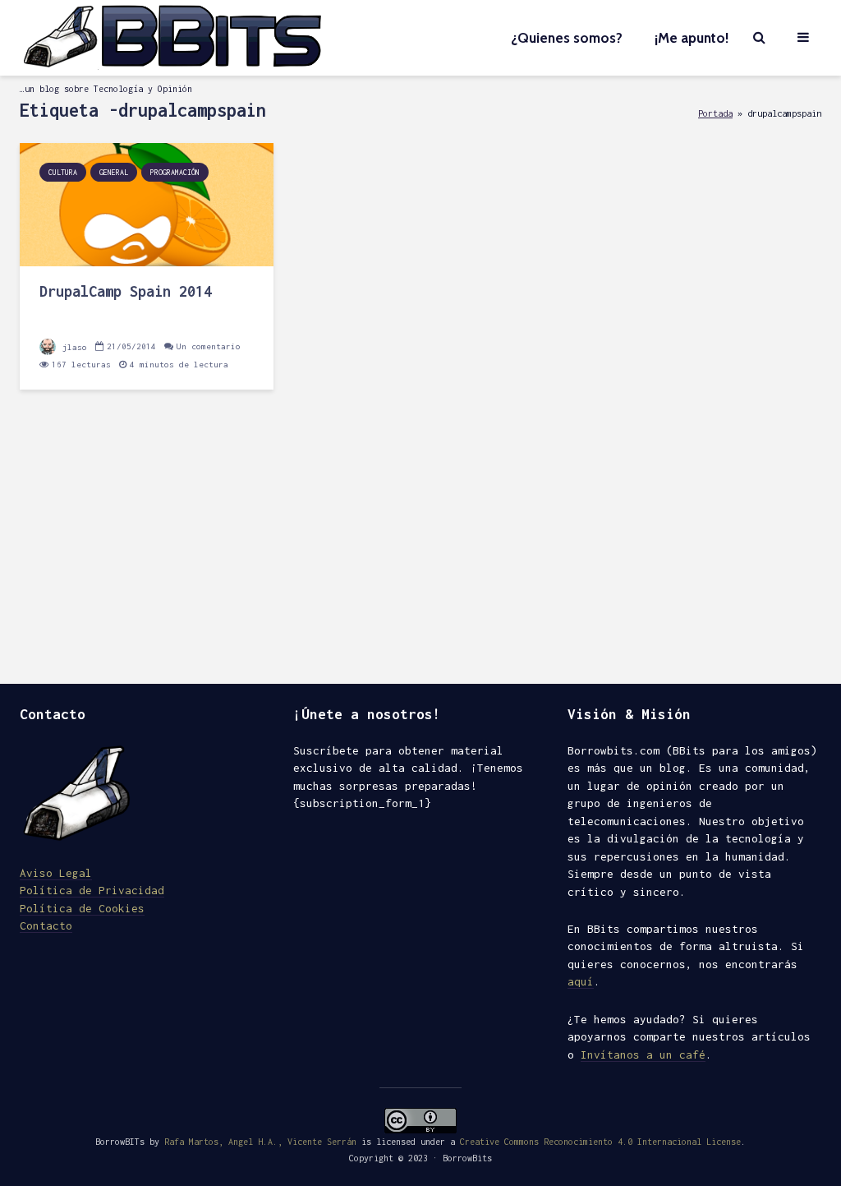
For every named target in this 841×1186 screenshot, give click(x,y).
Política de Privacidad (92, 890)
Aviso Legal (56, 872)
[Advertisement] (420, 544)
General (113, 172)
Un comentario (209, 346)
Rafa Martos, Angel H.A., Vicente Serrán (260, 1142)
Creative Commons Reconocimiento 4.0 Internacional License (600, 1142)
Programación (175, 172)
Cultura (62, 172)
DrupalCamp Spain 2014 (125, 291)
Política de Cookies (82, 908)
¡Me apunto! (691, 38)
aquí (581, 981)
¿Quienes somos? (567, 38)
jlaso (72, 347)
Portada (715, 113)
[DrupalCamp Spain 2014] (146, 203)
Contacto (46, 925)
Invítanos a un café (643, 1054)
